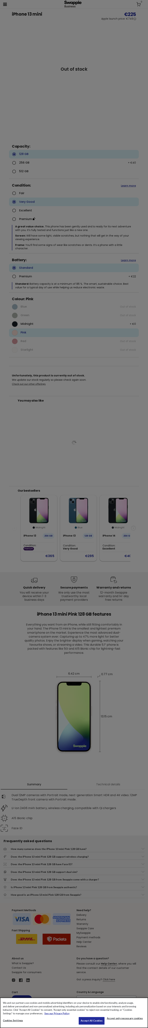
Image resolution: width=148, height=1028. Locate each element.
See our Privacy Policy (56, 1013)
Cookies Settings (13, 1020)
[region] (74, 1013)
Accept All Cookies (92, 1020)
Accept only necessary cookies (125, 1018)
